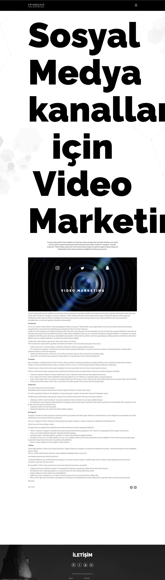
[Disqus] (82, 516)
